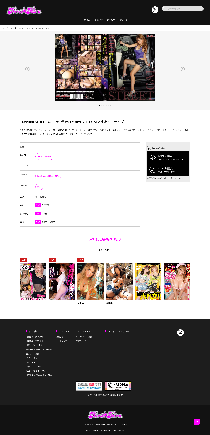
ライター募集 (31, 358)
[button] (27, 69)
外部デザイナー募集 (34, 345)
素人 (39, 187)
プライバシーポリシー (118, 331)
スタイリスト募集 (33, 367)
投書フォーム (81, 341)
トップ (5, 28)
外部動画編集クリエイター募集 (39, 349)
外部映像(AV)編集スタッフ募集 (39, 375)
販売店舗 (59, 337)
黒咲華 (109, 303)
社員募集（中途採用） (35, 341)
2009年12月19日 (44, 156)
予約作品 (86, 20)
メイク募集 (30, 362)
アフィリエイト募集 (84, 337)
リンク (59, 345)
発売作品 (99, 20)
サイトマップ (61, 341)
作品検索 (111, 20)
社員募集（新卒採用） (35, 337)
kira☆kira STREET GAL (48, 176)
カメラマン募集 (32, 354)
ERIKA (80, 303)
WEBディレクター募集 (35, 371)
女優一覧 (124, 20)
